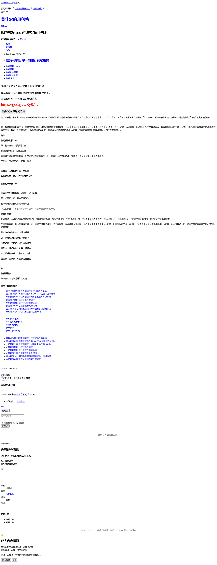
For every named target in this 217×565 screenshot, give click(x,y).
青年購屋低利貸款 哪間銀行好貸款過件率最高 (26, 291)
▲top (3, 406)
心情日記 (22, 39)
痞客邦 (17, 394)
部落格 (9, 47)
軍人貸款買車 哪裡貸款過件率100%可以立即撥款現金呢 (30, 294)
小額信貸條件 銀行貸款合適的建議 (21, 303)
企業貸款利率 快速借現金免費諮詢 (21, 306)
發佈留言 (5, 426)
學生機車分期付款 (14, 322)
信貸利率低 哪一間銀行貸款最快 (27, 60)
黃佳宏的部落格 (15, 19)
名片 (8, 50)
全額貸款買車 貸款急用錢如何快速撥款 (23, 312)
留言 (23, 394)
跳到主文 (5, 26)
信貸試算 (10, 69)
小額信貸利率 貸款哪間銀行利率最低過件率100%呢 (28, 297)
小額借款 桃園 (12, 319)
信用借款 (10, 328)
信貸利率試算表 (13, 72)
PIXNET (90, 530)
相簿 (8, 44)
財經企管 (21, 401)
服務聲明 (132, 530)
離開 (14, 560)
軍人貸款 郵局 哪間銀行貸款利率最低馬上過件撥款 (28, 309)
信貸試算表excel (13, 66)
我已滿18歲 (6, 560)
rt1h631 (4, 380)
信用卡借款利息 (13, 331)
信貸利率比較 (12, 75)
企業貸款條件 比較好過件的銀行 (20, 300)
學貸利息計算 (12, 325)
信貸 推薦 (10, 78)
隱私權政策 (123, 530)
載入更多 (5, 411)
